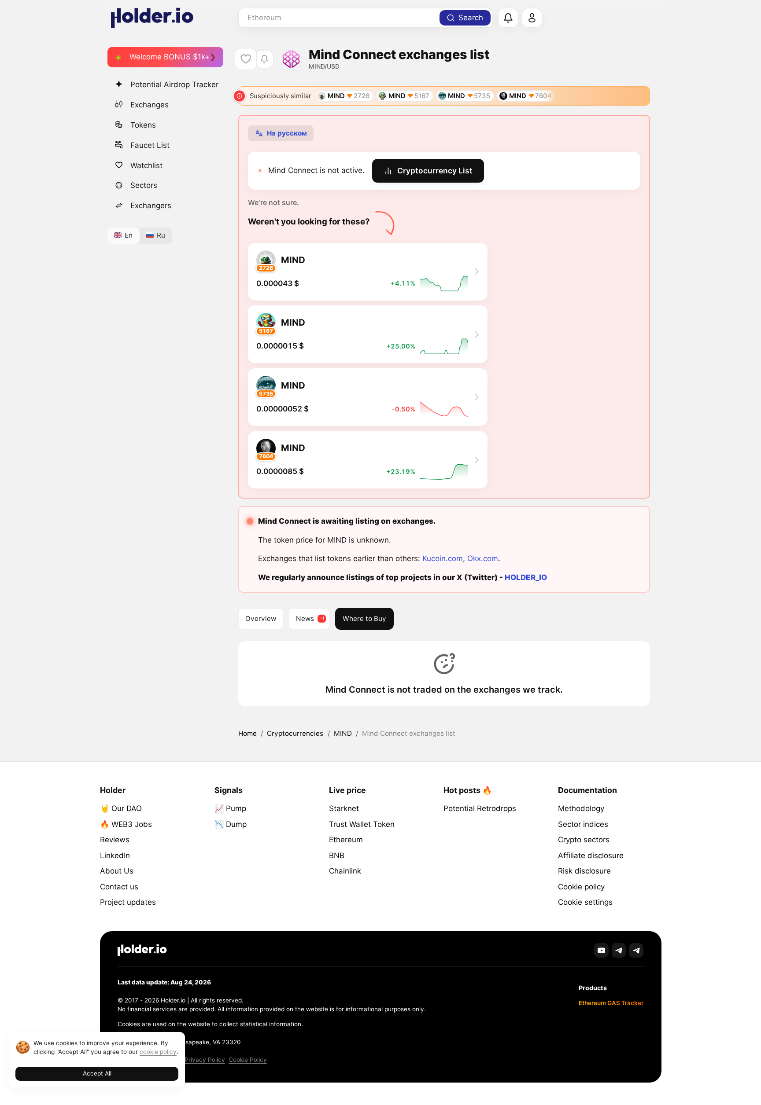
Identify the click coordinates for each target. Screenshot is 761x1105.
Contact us (119, 886)
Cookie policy (581, 886)
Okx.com (482, 558)
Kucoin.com (442, 558)
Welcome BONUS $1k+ (169, 56)
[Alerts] (508, 18)
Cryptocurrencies (295, 733)
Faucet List (150, 144)
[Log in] (532, 18)
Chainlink (345, 870)
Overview (260, 618)
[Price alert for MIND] (264, 59)
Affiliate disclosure (591, 855)
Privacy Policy (205, 1059)
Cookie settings (585, 902)
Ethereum (346, 839)
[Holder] (142, 950)
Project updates (128, 902)
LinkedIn (115, 855)
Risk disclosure (584, 870)
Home (247, 733)
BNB (336, 855)
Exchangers (150, 205)
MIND (343, 733)
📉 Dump (230, 824)
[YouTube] (601, 950)
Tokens (143, 124)
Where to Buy (364, 618)
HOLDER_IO (526, 577)
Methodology (581, 808)
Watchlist (146, 165)
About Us (116, 870)
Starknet (344, 808)
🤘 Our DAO (121, 808)
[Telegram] (619, 950)
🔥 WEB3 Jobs (126, 824)
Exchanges (149, 104)
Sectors (143, 185)
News (305, 618)
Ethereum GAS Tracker (611, 1002)
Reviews (114, 839)
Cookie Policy (248, 1059)
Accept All (97, 1073)
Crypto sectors (584, 839)
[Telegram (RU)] (636, 950)
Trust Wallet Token (362, 824)
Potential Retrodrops (479, 808)
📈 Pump (230, 808)
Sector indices (583, 824)
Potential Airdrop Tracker (174, 84)
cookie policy (158, 1051)
